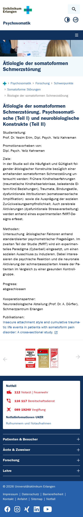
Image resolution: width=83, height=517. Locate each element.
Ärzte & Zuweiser (16, 450)
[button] (77, 358)
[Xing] (27, 509)
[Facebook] (7, 509)
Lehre (7, 471)
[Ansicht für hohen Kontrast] (67, 20)
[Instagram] (17, 509)
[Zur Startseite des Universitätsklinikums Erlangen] (17, 10)
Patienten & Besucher (20, 439)
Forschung (11, 460)
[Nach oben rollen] (76, 510)
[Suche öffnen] (74, 9)
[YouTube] (47, 509)
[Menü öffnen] (76, 35)
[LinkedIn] (37, 509)
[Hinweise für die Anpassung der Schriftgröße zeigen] (75, 20)
